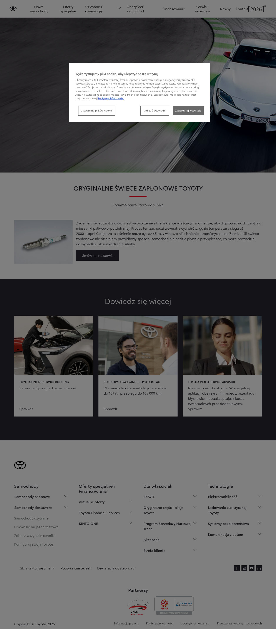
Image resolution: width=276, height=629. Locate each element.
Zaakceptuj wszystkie (188, 110)
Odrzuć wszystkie (154, 110)
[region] (139, 92)
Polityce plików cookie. (111, 98)
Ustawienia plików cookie (97, 110)
